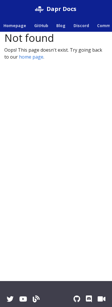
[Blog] (36, 299)
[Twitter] (10, 299)
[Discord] (89, 299)
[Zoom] (101, 299)
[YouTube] (23, 299)
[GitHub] (77, 299)
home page (31, 57)
